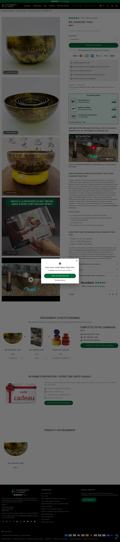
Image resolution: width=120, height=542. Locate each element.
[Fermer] (76, 260)
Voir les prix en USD (60, 276)
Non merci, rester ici (60, 280)
